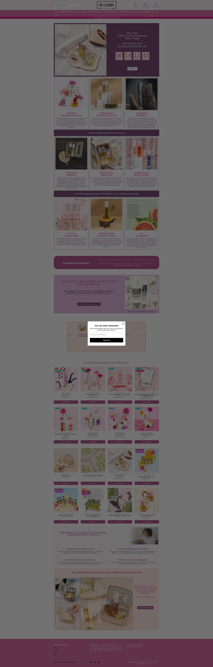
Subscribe (106, 340)
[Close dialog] (123, 323)
